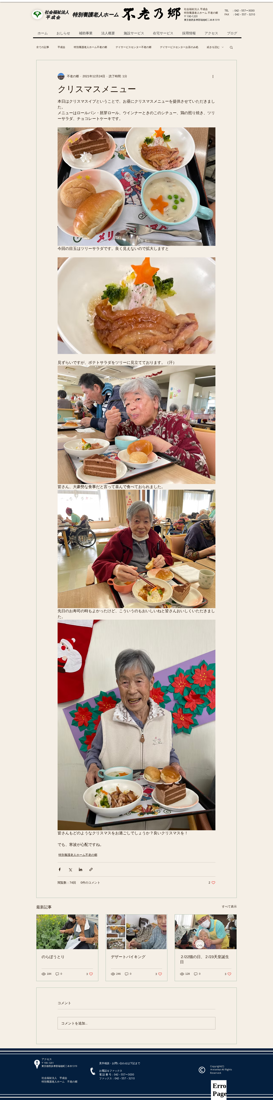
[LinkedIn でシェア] (80, 869)
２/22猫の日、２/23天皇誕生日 (204, 959)
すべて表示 (229, 906)
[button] (231, 47)
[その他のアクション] (212, 76)
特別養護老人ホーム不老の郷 (90, 47)
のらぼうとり (53, 957)
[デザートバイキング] (136, 932)
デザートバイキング (128, 957)
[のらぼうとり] (67, 932)
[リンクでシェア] (91, 869)
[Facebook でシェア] (60, 869)
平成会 (61, 47)
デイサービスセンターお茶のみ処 (179, 47)
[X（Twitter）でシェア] (70, 869)
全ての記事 (42, 47)
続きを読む (213, 47)
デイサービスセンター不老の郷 (133, 47)
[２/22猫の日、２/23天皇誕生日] (206, 932)
